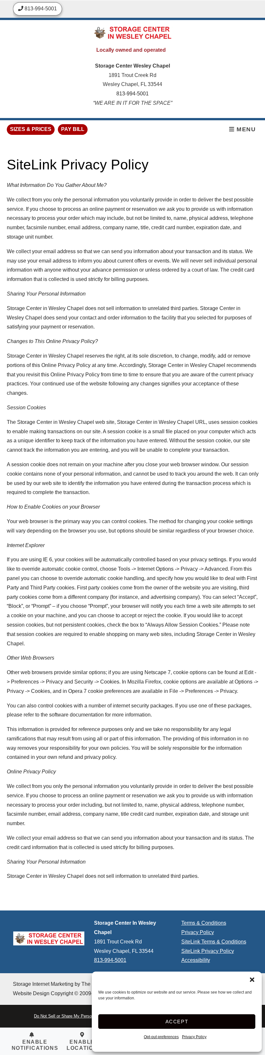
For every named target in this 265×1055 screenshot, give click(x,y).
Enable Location (82, 1045)
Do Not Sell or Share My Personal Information (77, 1016)
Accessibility (195, 960)
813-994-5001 (132, 93)
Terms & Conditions (203, 923)
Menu (245, 129)
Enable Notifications (35, 1045)
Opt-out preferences (161, 1037)
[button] (252, 979)
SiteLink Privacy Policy (207, 951)
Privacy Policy (194, 1037)
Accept (176, 1021)
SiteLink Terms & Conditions (213, 941)
